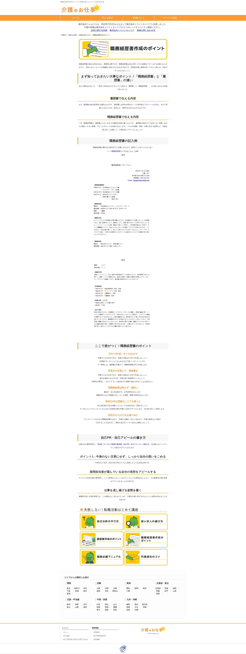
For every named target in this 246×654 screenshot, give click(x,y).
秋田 (158, 594)
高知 (115, 610)
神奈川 (77, 588)
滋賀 (98, 591)
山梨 (77, 607)
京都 (115, 588)
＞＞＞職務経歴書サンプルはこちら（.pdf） (123, 151)
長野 (77, 604)
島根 (98, 607)
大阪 (98, 588)
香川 (98, 610)
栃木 (85, 591)
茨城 (77, 591)
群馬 (68, 594)
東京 (68, 588)
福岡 (128, 604)
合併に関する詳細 (99, 30)
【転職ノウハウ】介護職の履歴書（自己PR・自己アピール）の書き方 (123, 444)
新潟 (68, 604)
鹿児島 (144, 604)
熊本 (136, 604)
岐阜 (145, 588)
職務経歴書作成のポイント (101, 35)
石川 (85, 604)
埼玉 (85, 588)
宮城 (166, 588)
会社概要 (97, 639)
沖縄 (136, 610)
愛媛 (115, 607)
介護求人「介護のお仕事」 (69, 35)
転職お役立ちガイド (85, 35)
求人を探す (107, 18)
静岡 (136, 588)
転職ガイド (139, 18)
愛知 (128, 588)
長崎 (128, 607)
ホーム (76, 18)
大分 (136, 607)
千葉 (68, 591)
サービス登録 (170, 18)
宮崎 (145, 607)
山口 (115, 604)
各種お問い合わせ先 (146, 30)
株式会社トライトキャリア (122, 30)
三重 (128, 591)
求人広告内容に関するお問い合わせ (75, 639)
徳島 (107, 610)
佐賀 (128, 610)
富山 (68, 607)
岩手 (166, 591)
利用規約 (97, 632)
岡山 (107, 604)
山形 (174, 591)
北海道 (158, 588)
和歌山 (115, 591)
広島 (98, 604)
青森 (158, 591)
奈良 (107, 591)
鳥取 (107, 607)
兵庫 (107, 588)
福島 (174, 588)
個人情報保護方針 (100, 636)
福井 (85, 607)
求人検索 (66, 636)
